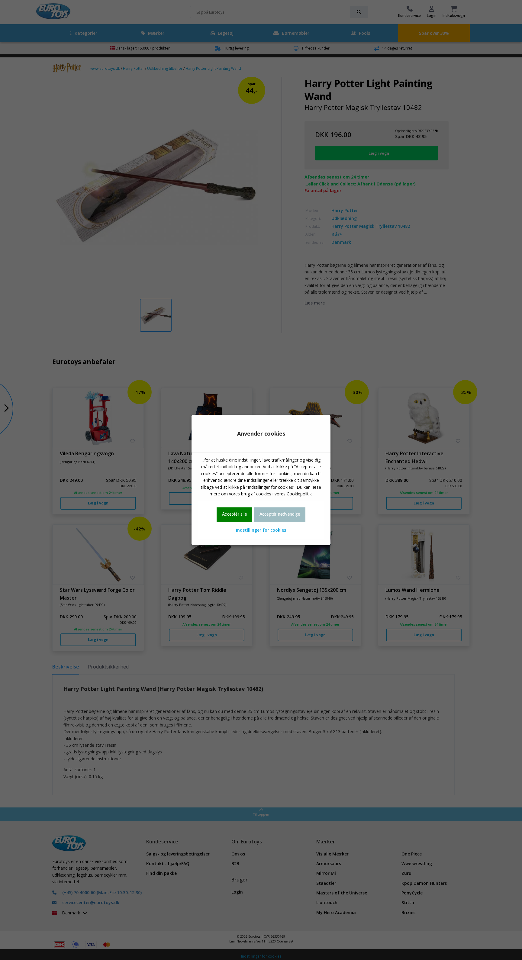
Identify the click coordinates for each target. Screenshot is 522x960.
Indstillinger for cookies (261, 530)
